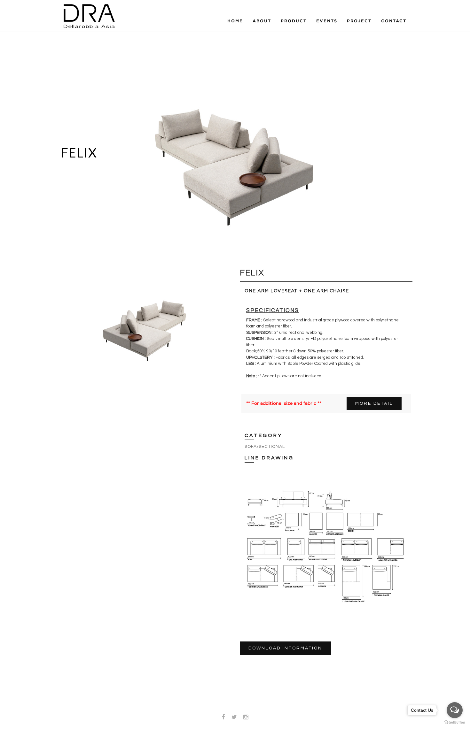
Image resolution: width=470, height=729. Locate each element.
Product (294, 21)
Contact (393, 21)
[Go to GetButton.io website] (454, 722)
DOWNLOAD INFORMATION (285, 648)
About (262, 21)
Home (235, 21)
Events (326, 21)
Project (359, 21)
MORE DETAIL (374, 403)
